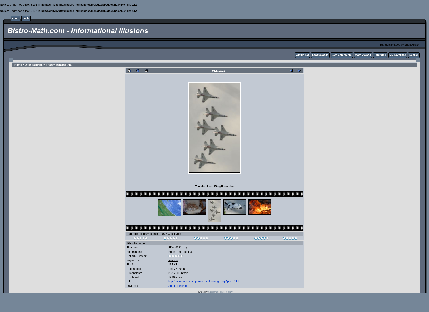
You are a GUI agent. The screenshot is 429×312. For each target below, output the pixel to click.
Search (413, 55)
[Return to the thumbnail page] (130, 70)
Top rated (380, 55)
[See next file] (299, 70)
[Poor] (171, 238)
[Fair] (201, 238)
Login (26, 18)
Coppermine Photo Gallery (220, 292)
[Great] (290, 238)
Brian (49, 64)
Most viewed (363, 55)
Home (15, 18)
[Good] (231, 238)
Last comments (342, 55)
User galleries (34, 64)
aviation (173, 260)
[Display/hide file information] (138, 70)
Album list (302, 55)
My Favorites (397, 55)
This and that (63, 64)
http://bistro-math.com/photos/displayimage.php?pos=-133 (203, 281)
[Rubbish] (140, 238)
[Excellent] (261, 238)
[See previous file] (291, 70)
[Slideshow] (146, 70)
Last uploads (320, 55)
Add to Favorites (178, 285)
